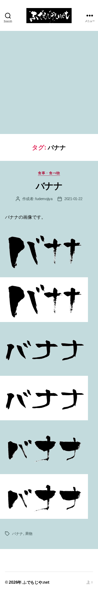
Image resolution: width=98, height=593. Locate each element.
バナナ (49, 186)
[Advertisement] (49, 82)
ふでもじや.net (36, 582)
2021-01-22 (73, 199)
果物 (29, 533)
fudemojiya (43, 199)
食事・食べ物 (49, 173)
